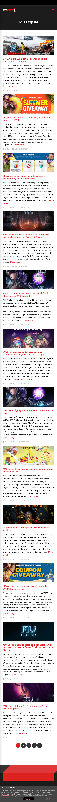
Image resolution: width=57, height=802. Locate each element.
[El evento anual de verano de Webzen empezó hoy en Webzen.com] (28, 171)
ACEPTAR (28, 799)
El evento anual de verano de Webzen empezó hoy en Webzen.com (24, 177)
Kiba (6, 90)
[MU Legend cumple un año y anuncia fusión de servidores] (28, 464)
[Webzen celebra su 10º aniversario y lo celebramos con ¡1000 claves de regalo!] (28, 347)
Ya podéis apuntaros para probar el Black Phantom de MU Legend (26, 294)
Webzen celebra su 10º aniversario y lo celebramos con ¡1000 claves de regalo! (25, 353)
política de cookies (8, 796)
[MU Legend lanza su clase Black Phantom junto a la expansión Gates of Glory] (28, 230)
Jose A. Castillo (11, 149)
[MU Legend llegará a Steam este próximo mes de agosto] (28, 701)
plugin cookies (51, 799)
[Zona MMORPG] (9, 12)
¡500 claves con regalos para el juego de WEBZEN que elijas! (25, 587)
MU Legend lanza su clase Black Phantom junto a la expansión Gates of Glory (26, 236)
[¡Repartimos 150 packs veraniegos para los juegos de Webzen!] (28, 113)
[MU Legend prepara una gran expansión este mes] (28, 405)
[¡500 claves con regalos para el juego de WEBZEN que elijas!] (28, 581)
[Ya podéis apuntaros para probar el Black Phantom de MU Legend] (28, 288)
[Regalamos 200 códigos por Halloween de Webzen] (28, 523)
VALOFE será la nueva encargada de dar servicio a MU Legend (25, 60)
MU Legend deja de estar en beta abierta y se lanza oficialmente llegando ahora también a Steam (28, 647)
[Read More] (12, 86)
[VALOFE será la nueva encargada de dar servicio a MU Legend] (28, 54)
